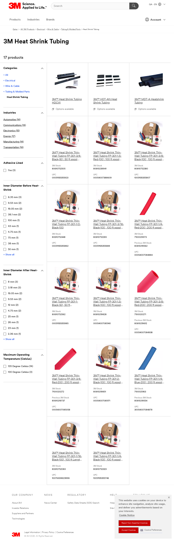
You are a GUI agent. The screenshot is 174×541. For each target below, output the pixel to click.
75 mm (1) (13, 238)
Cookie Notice (127, 515)
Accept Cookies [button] (128, 530)
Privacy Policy (48, 532)
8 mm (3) (13, 282)
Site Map (114, 508)
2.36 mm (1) (14, 334)
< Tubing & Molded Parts (16, 92)
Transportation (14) (13, 147)
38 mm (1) (13, 243)
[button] (151, 530)
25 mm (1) (13, 316)
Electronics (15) (11, 131)
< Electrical (9, 80)
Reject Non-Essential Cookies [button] (134, 523)
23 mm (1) (13, 328)
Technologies (18, 519)
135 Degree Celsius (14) (20, 366)
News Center (50, 503)
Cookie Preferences (65, 532)
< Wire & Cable (11, 86)
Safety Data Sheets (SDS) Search (83, 503)
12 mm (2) (13, 305)
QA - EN (153, 5)
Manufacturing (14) (13, 142)
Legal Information (32, 532)
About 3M (17, 503)
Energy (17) (9, 136)
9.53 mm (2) (14, 203)
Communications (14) (14, 125)
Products (15, 19)
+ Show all (8, 254)
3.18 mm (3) (14, 288)
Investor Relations (20, 508)
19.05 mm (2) (15, 209)
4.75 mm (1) (14, 232)
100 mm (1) (14, 220)
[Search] (134, 6)
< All (5, 75)
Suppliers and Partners (23, 513)
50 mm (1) (13, 249)
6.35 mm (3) (14, 197)
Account (156, 20)
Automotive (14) (11, 119)
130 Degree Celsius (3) (20, 372)
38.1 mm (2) (14, 214)
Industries (33, 19)
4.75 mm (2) (14, 311)
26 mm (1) (13, 322)
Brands (50, 19)
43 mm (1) (13, 226)
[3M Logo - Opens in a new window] (28, 6)
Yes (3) (11, 170)
